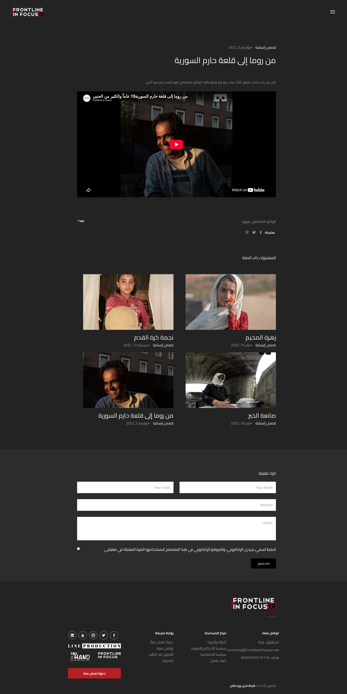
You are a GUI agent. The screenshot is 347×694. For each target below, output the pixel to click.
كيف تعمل (218, 661)
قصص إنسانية (265, 47)
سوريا (246, 221)
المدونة (168, 661)
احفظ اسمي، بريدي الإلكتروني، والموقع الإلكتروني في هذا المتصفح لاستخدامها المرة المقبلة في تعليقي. (189, 549)
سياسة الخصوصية (213, 654)
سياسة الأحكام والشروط (208, 648)
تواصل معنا (165, 648)
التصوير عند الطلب (161, 654)
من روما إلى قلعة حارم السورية (136, 415)
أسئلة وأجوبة (216, 642)
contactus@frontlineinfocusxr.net (253, 650)
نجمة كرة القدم (154, 337)
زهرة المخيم (261, 337)
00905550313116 (255, 658)
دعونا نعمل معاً (162, 642)
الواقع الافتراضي (264, 221)
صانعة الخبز (262, 415)
